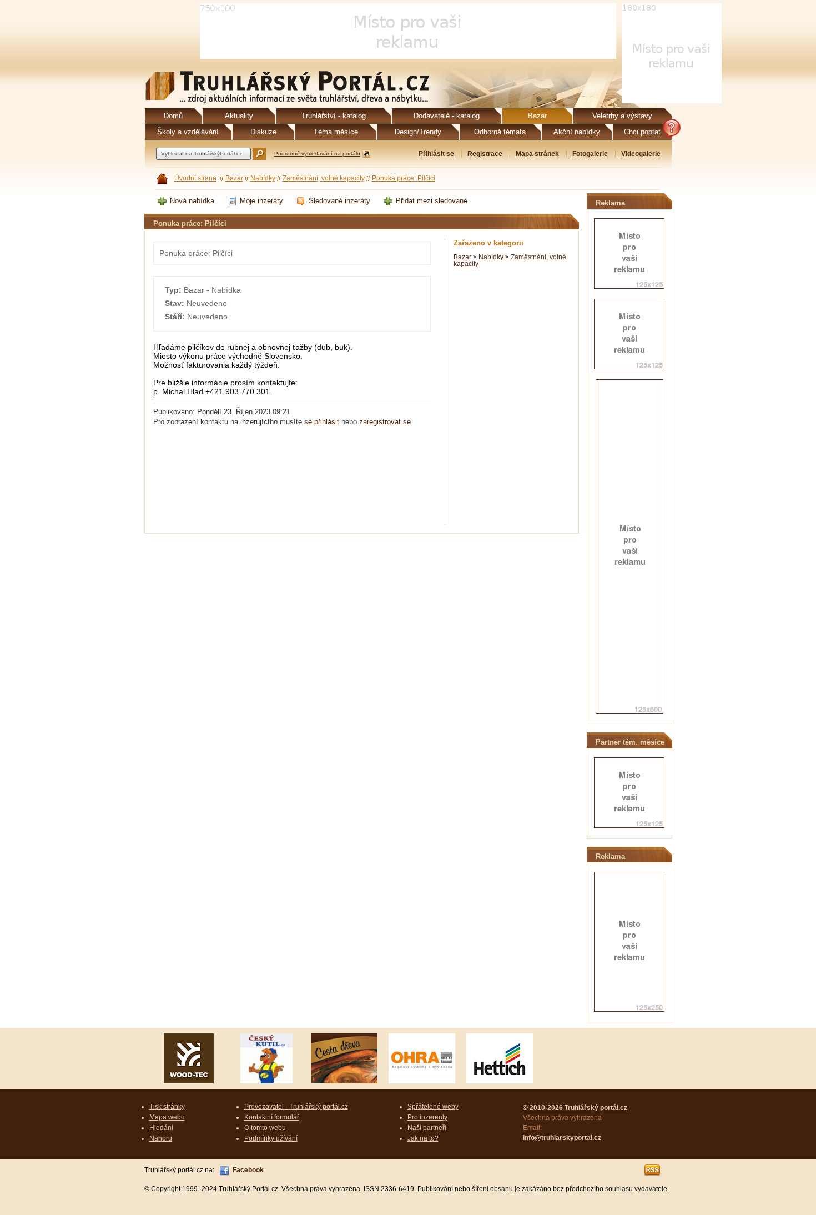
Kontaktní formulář (271, 1117)
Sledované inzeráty (339, 201)
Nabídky (262, 178)
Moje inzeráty (261, 201)
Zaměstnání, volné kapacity (324, 178)
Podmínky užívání (271, 1138)
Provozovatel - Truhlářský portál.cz (296, 1107)
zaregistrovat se (385, 422)
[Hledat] (259, 154)
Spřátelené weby (433, 1107)
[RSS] (652, 1170)
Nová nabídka (192, 201)
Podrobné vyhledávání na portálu (317, 153)
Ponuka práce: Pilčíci (403, 178)
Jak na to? (423, 1138)
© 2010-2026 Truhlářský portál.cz (575, 1108)
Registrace (484, 154)
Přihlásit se (436, 154)
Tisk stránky (167, 1107)
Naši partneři (426, 1128)
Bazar (234, 178)
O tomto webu (265, 1128)
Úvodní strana (195, 178)
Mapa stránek (537, 154)
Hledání (161, 1128)
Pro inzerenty (427, 1117)
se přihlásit (321, 422)
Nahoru (160, 1138)
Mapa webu (167, 1117)
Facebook (248, 1170)
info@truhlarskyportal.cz (562, 1138)
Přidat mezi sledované (431, 201)
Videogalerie (641, 154)
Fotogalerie (590, 154)
